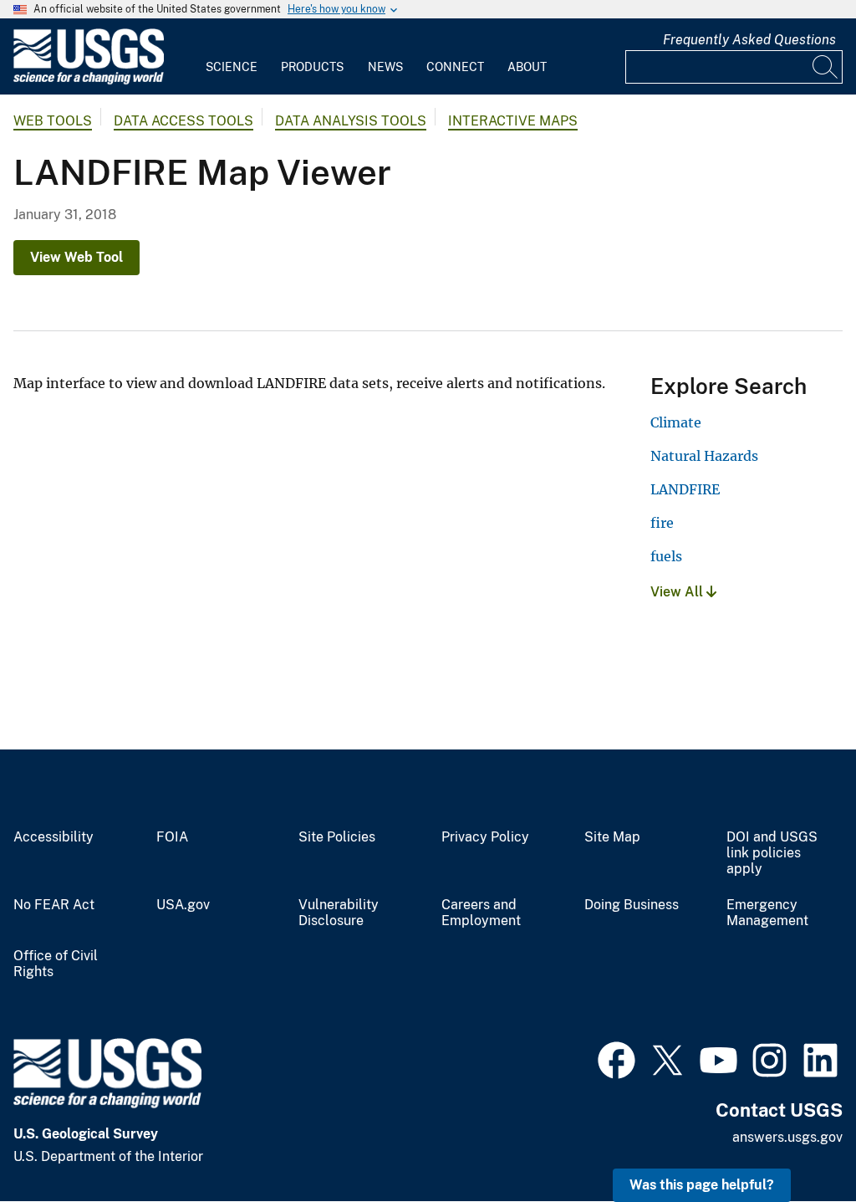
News (385, 67)
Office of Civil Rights (55, 964)
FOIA (172, 837)
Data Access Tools (183, 121)
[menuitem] (231, 56)
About (527, 67)
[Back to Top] (795, 1141)
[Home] (88, 81)
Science (231, 67)
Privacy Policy (485, 837)
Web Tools (52, 121)
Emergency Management (767, 913)
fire (662, 522)
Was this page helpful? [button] (701, 1185)
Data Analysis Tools (350, 121)
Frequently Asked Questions (749, 40)
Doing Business (631, 905)
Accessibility (53, 837)
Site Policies (336, 837)
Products (312, 67)
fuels (666, 556)
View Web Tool (76, 257)
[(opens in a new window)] (616, 1058)
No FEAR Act (53, 905)
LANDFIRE (685, 489)
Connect (455, 67)
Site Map (612, 837)
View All (678, 592)
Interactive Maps (513, 121)
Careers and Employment (481, 913)
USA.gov (183, 905)
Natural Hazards (704, 456)
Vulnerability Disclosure (338, 913)
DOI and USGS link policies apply (772, 853)
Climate (675, 422)
